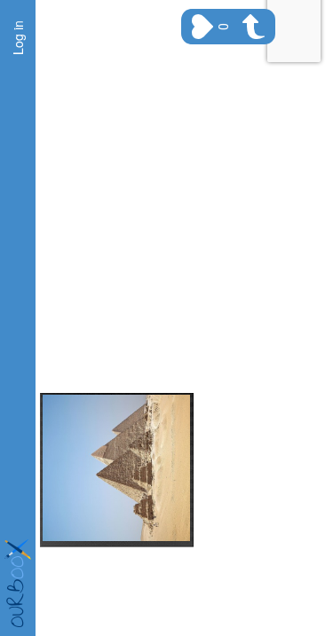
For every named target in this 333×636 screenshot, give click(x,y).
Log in (18, 37)
